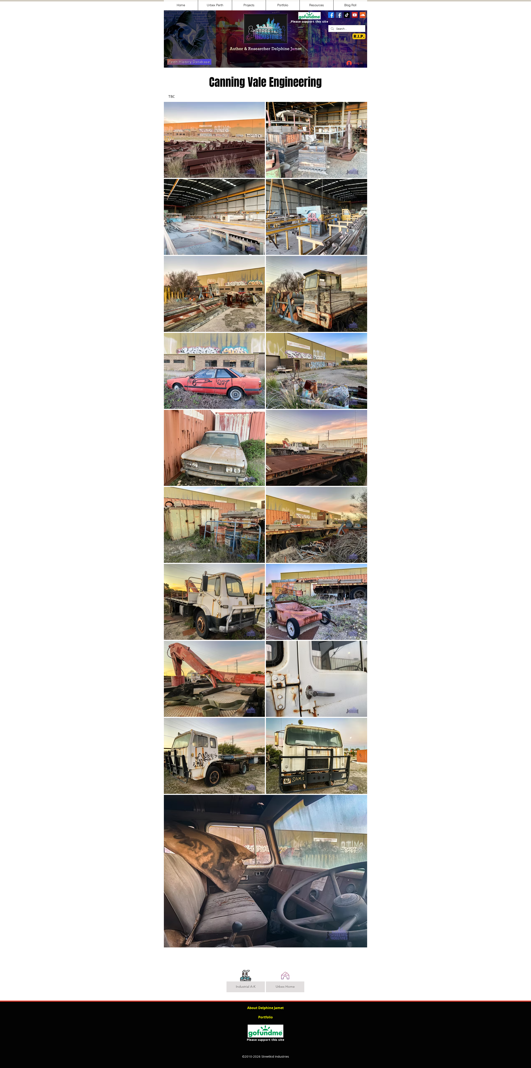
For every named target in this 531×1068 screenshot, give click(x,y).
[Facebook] (331, 15)
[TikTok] (347, 15)
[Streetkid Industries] (339, 15)
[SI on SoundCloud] (362, 15)
